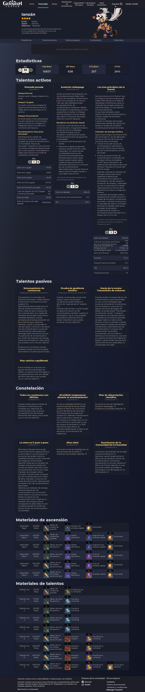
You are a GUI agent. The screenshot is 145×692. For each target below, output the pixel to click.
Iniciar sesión (132, 4)
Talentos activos (49, 40)
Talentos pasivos (72, 40)
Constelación (96, 40)
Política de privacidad (116, 685)
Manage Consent (114, 690)
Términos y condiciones (117, 687)
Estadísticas (26, 40)
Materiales (118, 40)
